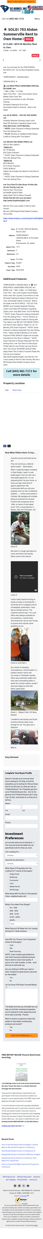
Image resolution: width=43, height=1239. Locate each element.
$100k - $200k (15, 917)
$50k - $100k (14, 914)
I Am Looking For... (13, 851)
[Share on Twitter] (9, 446)
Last (23, 810)
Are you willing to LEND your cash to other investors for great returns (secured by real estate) (21, 972)
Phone (8, 822)
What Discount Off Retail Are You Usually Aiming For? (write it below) (21, 929)
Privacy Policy (22, 1180)
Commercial (14, 880)
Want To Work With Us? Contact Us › (21, 1)
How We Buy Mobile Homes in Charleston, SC (18, 1151)
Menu (37, 18)
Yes (11, 977)
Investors (36, 1177)
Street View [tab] (16, 390)
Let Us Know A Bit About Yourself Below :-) (21, 986)
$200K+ (12, 920)
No (11, 980)
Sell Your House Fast (24, 1177)
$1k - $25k (13, 907)
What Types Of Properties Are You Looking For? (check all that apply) (19, 869)
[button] (3, 60)
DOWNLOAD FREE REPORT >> (13, 1126)
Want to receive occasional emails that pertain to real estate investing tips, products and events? (20, 1021)
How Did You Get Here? (15, 860)
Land (11, 883)
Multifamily (13, 877)
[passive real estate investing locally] (21, 1071)
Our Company (11, 1180)
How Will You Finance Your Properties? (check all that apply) (20, 940)
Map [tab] (7, 390)
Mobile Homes (15, 886)
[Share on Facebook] (4, 446)
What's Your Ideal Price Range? (18, 904)
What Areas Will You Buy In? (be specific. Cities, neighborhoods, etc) (21, 894)
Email (8, 814)
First (6, 810)
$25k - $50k (14, 910)
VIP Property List (9, 1177)
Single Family (14, 874)
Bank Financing (15, 951)
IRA (11, 948)
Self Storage (14, 889)
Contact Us (33, 1180)
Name (8, 803)
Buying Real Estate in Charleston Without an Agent (21, 1154)
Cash (11, 945)
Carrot (36, 1225)
